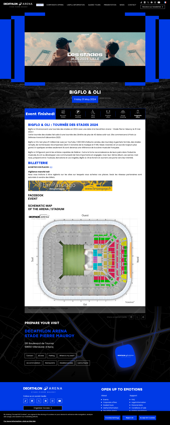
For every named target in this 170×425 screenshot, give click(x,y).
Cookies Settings (112, 418)
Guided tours (108, 405)
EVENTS (40, 5)
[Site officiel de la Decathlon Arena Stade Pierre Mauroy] (18, 4)
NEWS (122, 5)
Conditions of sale (139, 408)
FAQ (133, 399)
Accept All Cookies (147, 418)
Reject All (129, 418)
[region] (85, 418)
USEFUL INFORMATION (76, 5)
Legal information (139, 402)
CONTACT (132, 5)
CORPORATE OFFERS (54, 5)
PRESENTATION (110, 5)
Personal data (137, 405)
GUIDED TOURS (94, 5)
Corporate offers (110, 402)
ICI (51, 167)
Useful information (110, 408)
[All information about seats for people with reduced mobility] (93, 114)
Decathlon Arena (110, 411)
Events (105, 399)
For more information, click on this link (20, 421)
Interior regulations (139, 411)
